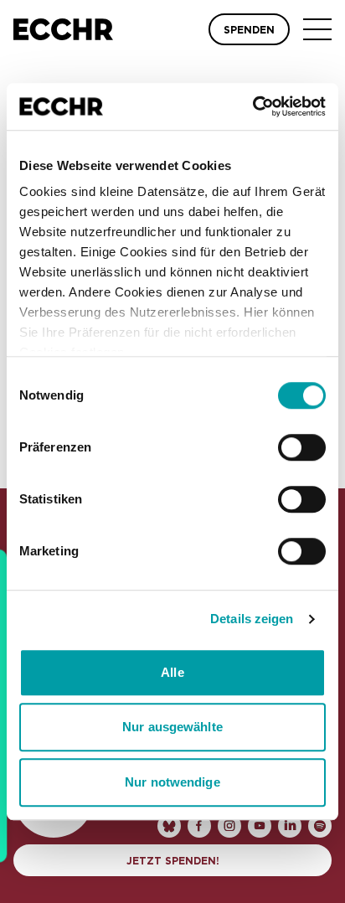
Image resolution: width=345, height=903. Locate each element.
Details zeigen (251, 618)
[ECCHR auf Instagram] (229, 826)
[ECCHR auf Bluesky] (169, 826)
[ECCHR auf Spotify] (320, 826)
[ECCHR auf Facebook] (199, 826)
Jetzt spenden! (172, 861)
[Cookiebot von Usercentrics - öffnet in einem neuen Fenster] (252, 106)
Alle (172, 672)
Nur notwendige (172, 782)
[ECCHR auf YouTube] (259, 826)
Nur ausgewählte (172, 727)
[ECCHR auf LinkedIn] (289, 826)
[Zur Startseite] (63, 29)
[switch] (302, 447)
